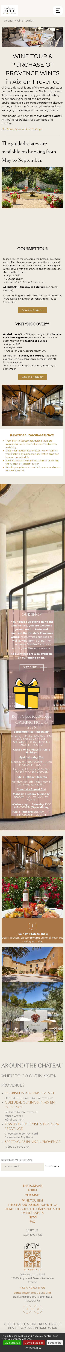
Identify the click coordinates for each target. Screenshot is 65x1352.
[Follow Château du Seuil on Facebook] (27, 1309)
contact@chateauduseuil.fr (32, 1292)
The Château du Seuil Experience (32, 1205)
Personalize (54, 1342)
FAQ (32, 1221)
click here (45, 1296)
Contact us (32, 1234)
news (33, 1217)
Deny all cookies (34, 1342)
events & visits (32, 1213)
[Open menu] (58, 9)
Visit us (32, 1230)
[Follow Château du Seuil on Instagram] (38, 1309)
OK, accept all (12, 1342)
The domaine (32, 1186)
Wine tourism (32, 1200)
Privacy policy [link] (33, 1347)
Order (32, 1190)
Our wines (32, 1195)
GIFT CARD (30, 667)
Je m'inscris (52, 1166)
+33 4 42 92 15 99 (32, 1288)
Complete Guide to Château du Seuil (33, 1209)
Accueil (9, 20)
